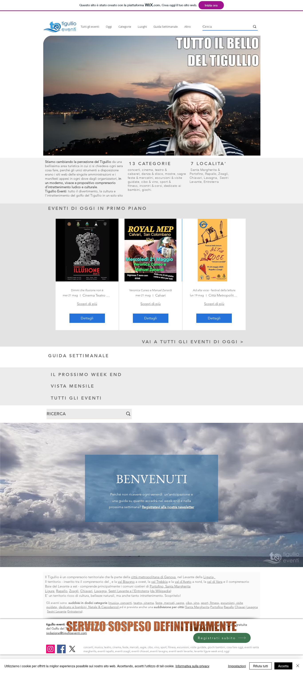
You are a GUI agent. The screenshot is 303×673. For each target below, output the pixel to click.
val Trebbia (159, 581)
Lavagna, (101, 591)
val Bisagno (126, 581)
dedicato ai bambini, (73, 607)
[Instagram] (50, 649)
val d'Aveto (183, 581)
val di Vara (214, 581)
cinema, (148, 170)
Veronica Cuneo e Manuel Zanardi (150, 290)
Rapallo (210, 174)
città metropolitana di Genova (153, 577)
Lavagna (210, 178)
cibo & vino (149, 182)
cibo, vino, (193, 603)
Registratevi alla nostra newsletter (168, 507)
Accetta (283, 666)
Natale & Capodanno (103, 607)
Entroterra (211, 182)
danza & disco (152, 174)
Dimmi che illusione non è (87, 290)
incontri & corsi (151, 186)
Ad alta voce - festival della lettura (214, 290)
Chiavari (196, 178)
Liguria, (209, 577)
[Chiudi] (297, 665)
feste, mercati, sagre (169, 603)
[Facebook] (61, 649)
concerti (134, 170)
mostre (170, 174)
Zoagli (223, 174)
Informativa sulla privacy (192, 666)
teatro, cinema (144, 603)
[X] (72, 649)
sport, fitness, (210, 603)
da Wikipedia (160, 591)
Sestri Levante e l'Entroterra (128, 591)
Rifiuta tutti (260, 666)
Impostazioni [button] (237, 666)
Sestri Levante (57, 611)
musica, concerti (120, 603)
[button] (151, 96)
